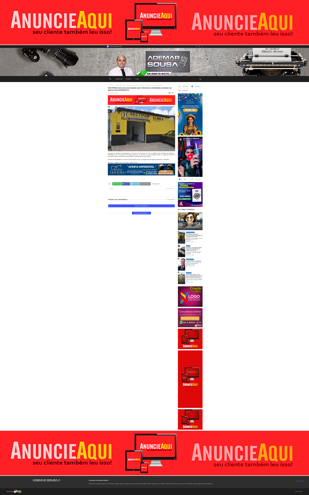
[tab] (110, 79)
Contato (137, 79)
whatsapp (185, 86)
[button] (200, 79)
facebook (198, 86)
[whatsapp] (196, 46)
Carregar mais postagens (140, 213)
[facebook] (199, 46)
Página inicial (111, 85)
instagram (185, 90)
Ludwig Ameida (118, 79)
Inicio (110, 79)
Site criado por (10, 491)
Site (185, 179)
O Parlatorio (128, 79)
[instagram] (202, 46)
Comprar (197, 179)
